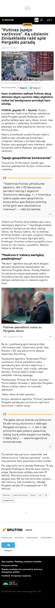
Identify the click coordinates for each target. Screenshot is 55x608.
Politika (19, 537)
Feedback (5, 575)
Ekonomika (32, 537)
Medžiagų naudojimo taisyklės (28, 561)
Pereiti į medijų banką (32, 83)
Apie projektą (7, 561)
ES (46, 495)
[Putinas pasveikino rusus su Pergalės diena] (27, 306)
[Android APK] (10, 583)
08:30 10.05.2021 (9, 48)
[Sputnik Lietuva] (8, 21)
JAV (40, 495)
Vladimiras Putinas (20, 495)
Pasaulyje (6, 495)
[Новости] (22, 88)
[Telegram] (35, 88)
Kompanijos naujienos (21, 575)
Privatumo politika (9, 565)
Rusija (33, 495)
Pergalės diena (8, 500)
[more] (50, 214)
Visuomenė (46, 537)
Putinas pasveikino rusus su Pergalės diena (22, 329)
